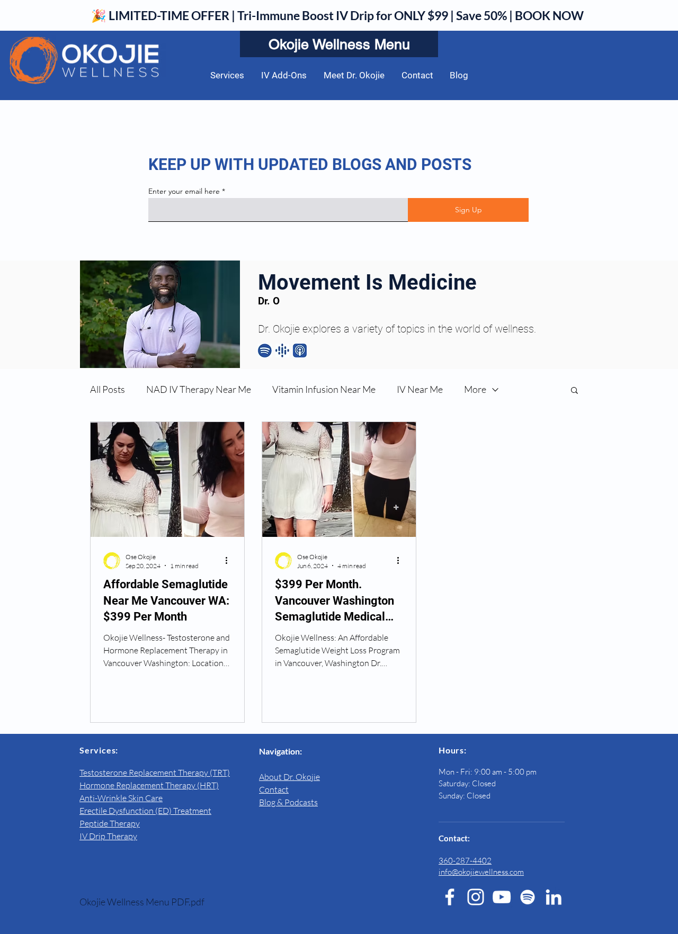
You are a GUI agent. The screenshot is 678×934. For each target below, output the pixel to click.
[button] (574, 391)
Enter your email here (184, 191)
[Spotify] (527, 897)
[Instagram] (476, 897)
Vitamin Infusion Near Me (324, 389)
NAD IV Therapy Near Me (198, 389)
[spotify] (265, 350)
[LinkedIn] (553, 897)
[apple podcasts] (300, 350)
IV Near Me (420, 389)
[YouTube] (501, 897)
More (475, 389)
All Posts (107, 389)
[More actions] (230, 560)
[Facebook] (450, 897)
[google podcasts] (282, 350)
